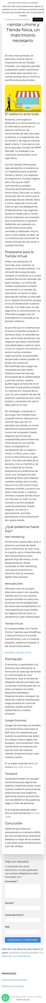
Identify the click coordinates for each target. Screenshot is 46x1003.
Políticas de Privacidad (14, 980)
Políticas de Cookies (13, 986)
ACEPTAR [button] (38, 19)
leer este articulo (23, 767)
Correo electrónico (14, 915)
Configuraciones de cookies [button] (17, 19)
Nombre (9, 903)
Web (7, 927)
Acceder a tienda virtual (18, 652)
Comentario (11, 881)
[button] (5, 997)
